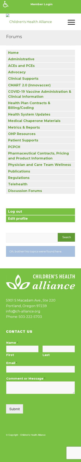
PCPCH (14, 147)
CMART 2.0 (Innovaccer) (29, 85)
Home (13, 53)
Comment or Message (25, 378)
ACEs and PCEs (21, 66)
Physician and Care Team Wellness (39, 165)
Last (46, 355)
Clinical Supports (23, 79)
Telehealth (17, 184)
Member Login (42, 4)
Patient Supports (23, 140)
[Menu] (69, 22)
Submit (14, 409)
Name (12, 343)
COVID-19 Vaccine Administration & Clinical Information (39, 94)
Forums (14, 36)
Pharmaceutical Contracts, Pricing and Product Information (38, 155)
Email (11, 363)
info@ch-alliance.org (23, 311)
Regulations (18, 178)
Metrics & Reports (24, 127)
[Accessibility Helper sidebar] (6, 4)
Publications (19, 171)
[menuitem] (41, 4)
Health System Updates (29, 114)
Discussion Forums (25, 191)
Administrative (21, 59)
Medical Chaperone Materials (34, 121)
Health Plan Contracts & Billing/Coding (29, 105)
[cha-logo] (33, 22)
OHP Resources (22, 134)
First (10, 355)
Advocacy (17, 72)
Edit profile (18, 219)
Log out (15, 212)
